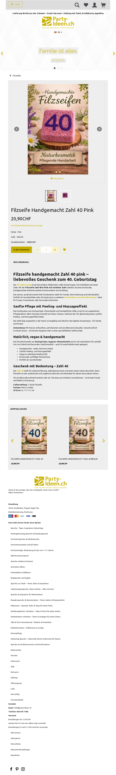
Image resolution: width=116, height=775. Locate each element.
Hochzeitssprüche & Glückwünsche (25, 539)
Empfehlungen (18, 409)
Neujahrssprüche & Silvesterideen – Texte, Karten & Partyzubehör (38, 600)
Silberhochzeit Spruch (20, 556)
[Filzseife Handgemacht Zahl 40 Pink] (58, 129)
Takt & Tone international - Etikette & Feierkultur (31, 622)
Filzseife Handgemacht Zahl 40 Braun (78, 459)
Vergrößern (58, 178)
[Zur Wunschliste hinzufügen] (64, 249)
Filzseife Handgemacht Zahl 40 (27, 459)
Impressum (15, 661)
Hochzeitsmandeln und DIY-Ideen (24, 545)
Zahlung (14, 678)
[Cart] (103, 5)
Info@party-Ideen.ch (22, 708)
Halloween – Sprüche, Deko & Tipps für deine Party (32, 606)
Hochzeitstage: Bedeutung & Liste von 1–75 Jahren (32, 550)
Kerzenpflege (16, 633)
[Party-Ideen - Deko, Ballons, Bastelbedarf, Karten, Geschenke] (58, 22)
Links (13, 689)
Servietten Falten (18, 567)
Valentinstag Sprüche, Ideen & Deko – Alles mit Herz (32, 589)
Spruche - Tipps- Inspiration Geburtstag (27, 528)
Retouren (15, 672)
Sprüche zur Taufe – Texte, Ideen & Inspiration (30, 583)
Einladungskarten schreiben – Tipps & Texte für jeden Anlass (35, 611)
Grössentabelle (17, 700)
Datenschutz (16, 650)
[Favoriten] (85, 5)
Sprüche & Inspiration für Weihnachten (27, 594)
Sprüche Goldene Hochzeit (22, 561)
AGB (12, 667)
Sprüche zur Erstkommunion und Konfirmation (30, 644)
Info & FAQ (15, 694)
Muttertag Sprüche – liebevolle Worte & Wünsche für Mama (35, 639)
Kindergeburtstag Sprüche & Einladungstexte (29, 534)
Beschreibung (21, 262)
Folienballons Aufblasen (21, 572)
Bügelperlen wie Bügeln (21, 578)
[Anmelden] (94, 5)
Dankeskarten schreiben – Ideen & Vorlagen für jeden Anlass (35, 617)
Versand (14, 655)
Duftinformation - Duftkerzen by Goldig (27, 628)
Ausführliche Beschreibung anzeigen (27, 225)
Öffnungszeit (16, 683)
